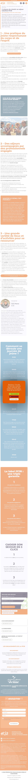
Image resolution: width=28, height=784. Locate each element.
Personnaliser (14, 399)
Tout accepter (14, 394)
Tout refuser (14, 396)
